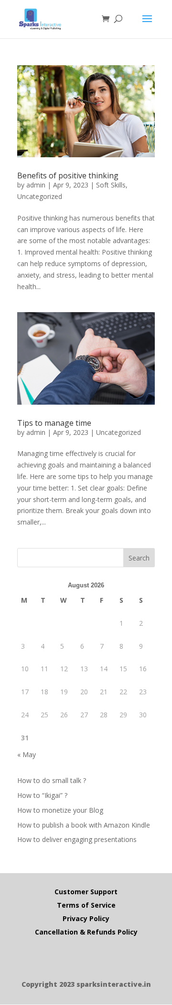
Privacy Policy (86, 918)
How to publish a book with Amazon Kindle (83, 825)
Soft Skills (111, 184)
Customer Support (86, 891)
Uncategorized (39, 196)
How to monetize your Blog (60, 810)
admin (35, 184)
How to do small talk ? (51, 780)
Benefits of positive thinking (67, 175)
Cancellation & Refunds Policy (86, 931)
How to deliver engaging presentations (77, 839)
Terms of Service (86, 905)
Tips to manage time (54, 423)
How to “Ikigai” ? (42, 795)
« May (26, 754)
